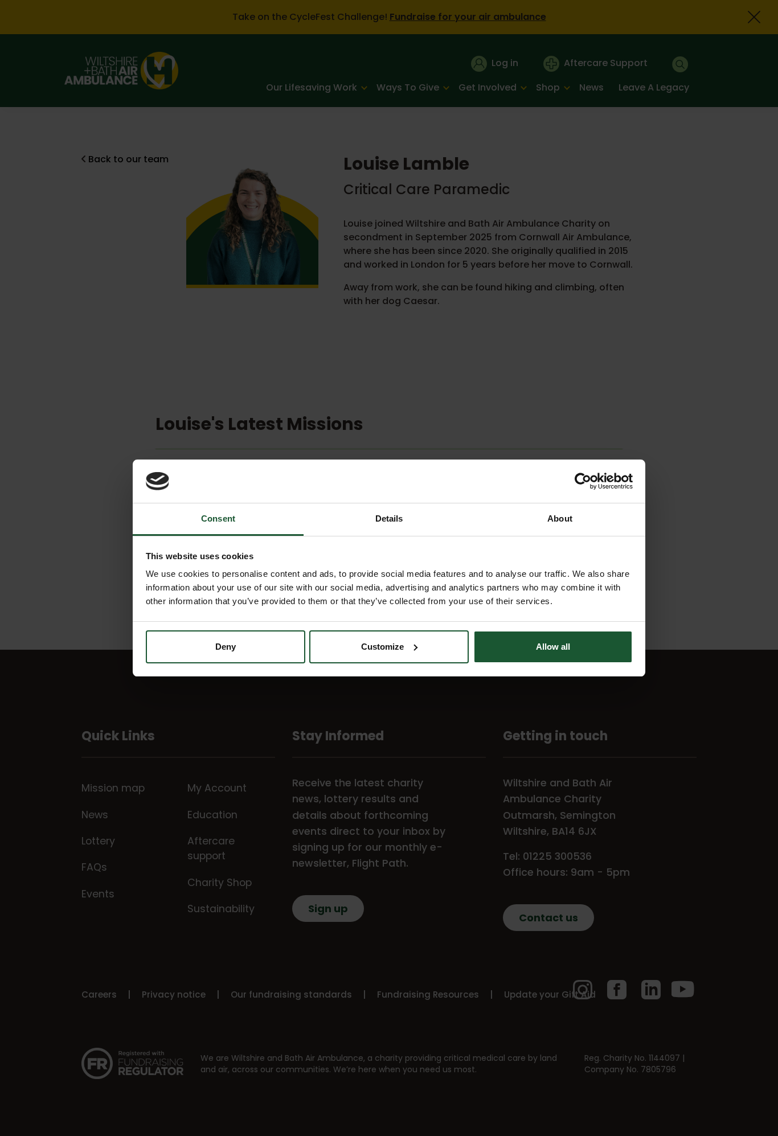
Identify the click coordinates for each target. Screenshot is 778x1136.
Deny (225, 646)
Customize (382, 646)
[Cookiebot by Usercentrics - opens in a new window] (583, 481)
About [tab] (559, 518)
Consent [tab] (218, 518)
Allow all (553, 646)
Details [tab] (389, 518)
